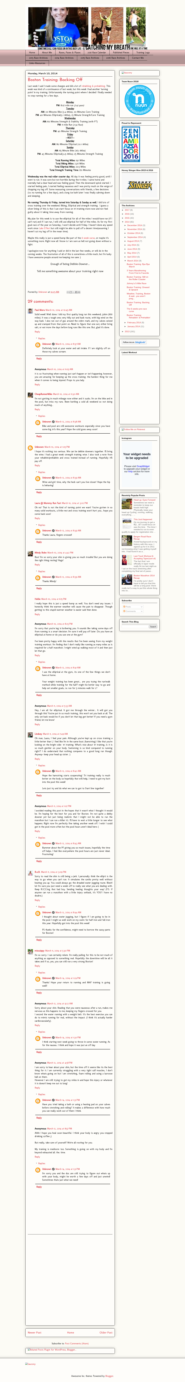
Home (32, 52)
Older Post (106, 1332)
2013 (127, 331)
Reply (37, 331)
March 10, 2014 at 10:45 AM (59, 310)
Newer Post (34, 1332)
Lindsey (38, 734)
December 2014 (135, 225)
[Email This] (68, 292)
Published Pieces (121, 52)
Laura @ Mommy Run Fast (48, 503)
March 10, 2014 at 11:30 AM (66, 394)
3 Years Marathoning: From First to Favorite (138, 271)
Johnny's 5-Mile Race (136, 283)
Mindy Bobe (41, 552)
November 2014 (135, 229)
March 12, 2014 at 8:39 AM (68, 477)
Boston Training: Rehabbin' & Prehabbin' (138, 316)
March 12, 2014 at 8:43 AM (68, 843)
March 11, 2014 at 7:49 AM (55, 734)
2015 (127, 218)
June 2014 (132, 249)
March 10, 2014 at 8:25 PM (60, 623)
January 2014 (133, 326)
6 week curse (88, 238)
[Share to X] (73, 292)
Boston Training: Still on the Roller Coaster (137, 278)
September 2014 (135, 237)
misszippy (39, 950)
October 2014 (133, 233)
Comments (130, 611)
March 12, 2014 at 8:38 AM (68, 421)
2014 (127, 222)
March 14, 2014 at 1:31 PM (68, 1100)
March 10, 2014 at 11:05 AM (60, 369)
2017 (127, 210)
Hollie (37, 599)
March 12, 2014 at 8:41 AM (68, 667)
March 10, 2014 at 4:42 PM (60, 552)
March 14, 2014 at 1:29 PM (68, 978)
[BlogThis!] (70, 292)
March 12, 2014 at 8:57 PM (59, 1128)
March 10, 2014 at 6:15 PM (53, 599)
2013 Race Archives (38, 57)
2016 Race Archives (115, 57)
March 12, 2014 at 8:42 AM (68, 771)
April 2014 (132, 257)
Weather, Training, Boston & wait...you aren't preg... (138, 296)
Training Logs (143, 52)
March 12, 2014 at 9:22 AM (60, 1003)
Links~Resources (37, 63)
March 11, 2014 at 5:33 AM (59, 706)
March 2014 (133, 261)
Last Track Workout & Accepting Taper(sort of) (145, 557)
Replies (41, 338)
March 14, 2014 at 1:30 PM (68, 1037)
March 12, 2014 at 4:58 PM (59, 1062)
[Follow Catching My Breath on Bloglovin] (134, 343)
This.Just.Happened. (143, 519)
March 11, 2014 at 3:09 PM (53, 872)
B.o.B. (37, 872)
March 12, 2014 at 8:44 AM (68, 912)
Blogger (109, 1376)
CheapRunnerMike (43, 394)
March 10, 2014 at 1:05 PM (57, 447)
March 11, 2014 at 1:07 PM (59, 806)
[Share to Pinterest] (79, 292)
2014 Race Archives (64, 57)
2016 (127, 214)
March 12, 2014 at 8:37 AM (68, 344)
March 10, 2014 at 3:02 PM (75, 503)
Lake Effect (44, 228)
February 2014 (134, 322)
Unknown (46, 344)
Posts (128, 607)
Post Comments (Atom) (77, 1343)
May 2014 (132, 253)
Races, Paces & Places (70, 52)
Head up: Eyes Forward (144, 500)
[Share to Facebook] (76, 292)
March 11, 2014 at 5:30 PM (57, 950)
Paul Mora (40, 310)
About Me (47, 52)
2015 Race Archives (90, 57)
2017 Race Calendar (97, 52)
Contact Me (138, 57)
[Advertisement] (70, 1280)
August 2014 (133, 241)
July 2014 (132, 245)
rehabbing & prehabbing (93, 86)
